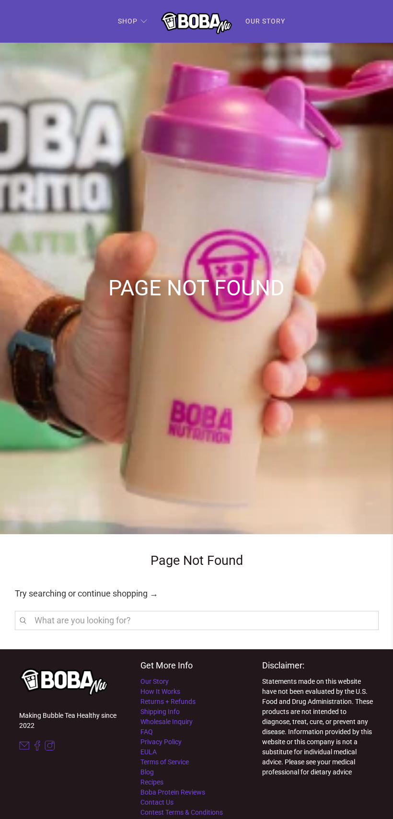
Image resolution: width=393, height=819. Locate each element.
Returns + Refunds (168, 701)
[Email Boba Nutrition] (24, 748)
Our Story (265, 21)
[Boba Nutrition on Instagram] (50, 748)
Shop (128, 21)
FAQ (146, 732)
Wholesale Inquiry (166, 721)
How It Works (160, 691)
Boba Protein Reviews (172, 792)
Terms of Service (164, 762)
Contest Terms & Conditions (181, 812)
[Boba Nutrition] (196, 21)
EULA (148, 752)
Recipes (151, 782)
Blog (147, 772)
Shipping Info (160, 711)
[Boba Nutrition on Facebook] (37, 748)
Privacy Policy (161, 742)
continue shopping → (118, 593)
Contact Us (156, 802)
